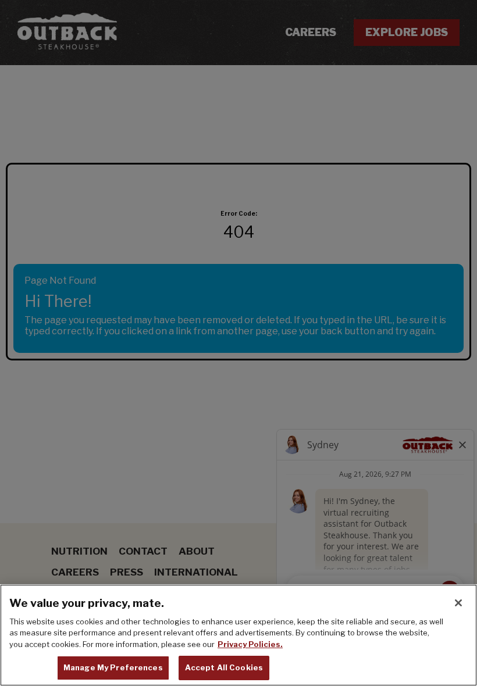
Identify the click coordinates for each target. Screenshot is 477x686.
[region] (238, 635)
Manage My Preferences (113, 667)
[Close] (458, 603)
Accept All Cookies (224, 667)
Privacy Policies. (250, 644)
